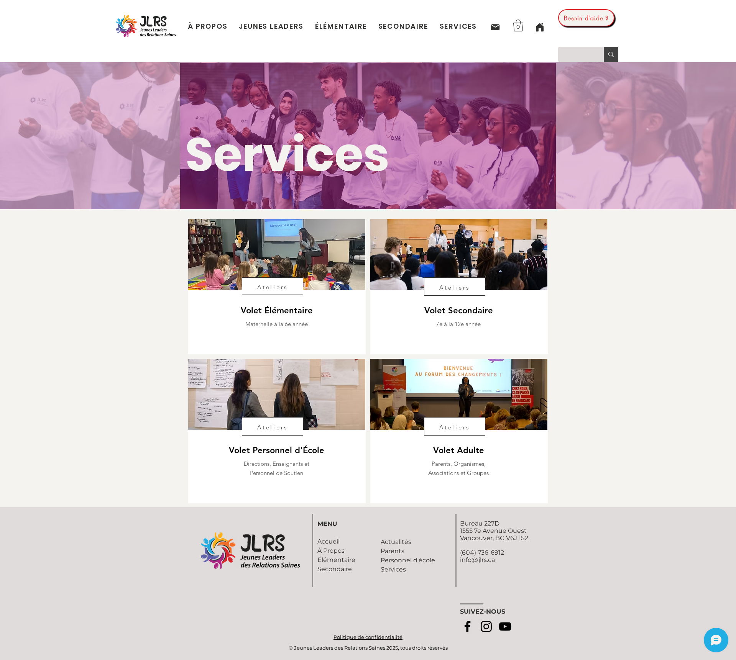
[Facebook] (467, 626)
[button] (518, 25)
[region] (277, 286)
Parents (392, 551)
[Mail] (495, 27)
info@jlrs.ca (477, 559)
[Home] (539, 27)
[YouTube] (505, 626)
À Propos (331, 550)
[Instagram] (486, 626)
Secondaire (334, 569)
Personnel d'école (408, 560)
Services (393, 569)
